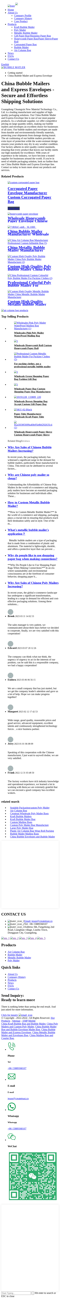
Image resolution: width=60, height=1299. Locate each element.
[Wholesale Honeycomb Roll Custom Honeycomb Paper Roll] (16, 341)
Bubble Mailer (21, 47)
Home (11, 9)
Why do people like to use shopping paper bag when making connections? (32, 557)
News (11, 53)
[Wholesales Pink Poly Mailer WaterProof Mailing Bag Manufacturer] (33, 328)
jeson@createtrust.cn (18, 1098)
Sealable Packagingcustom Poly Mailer (29, 807)
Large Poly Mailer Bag (21, 828)
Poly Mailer (20, 30)
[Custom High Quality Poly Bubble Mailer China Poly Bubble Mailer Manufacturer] (30, 262)
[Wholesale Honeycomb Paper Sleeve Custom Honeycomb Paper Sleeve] (34, 427)
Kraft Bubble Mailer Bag (22, 819)
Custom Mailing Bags (21, 822)
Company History (23, 18)
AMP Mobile (29, 1020)
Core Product (21, 21)
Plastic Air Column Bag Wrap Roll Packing (32, 830)
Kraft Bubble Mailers (21, 816)
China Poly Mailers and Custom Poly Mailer (29, 1025)
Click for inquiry (10, 1015)
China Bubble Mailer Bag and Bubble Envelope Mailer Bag (28, 1028)
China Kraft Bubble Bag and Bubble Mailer (23, 1023)
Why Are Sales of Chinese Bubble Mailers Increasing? (30, 449)
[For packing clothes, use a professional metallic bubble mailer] (33, 359)
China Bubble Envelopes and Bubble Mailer (32, 836)
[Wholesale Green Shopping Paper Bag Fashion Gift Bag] (16, 372)
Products (12, 24)
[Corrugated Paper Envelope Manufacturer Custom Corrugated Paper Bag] (23, 182)
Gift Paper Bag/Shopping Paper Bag (32, 35)
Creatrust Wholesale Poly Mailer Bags (29, 813)
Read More (13, 208)
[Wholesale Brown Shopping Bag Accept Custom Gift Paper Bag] (27, 397)
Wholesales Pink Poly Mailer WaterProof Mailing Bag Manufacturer (29, 336)
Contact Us (13, 59)
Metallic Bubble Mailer (25, 33)
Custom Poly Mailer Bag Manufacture (29, 825)
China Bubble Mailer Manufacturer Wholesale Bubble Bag (28, 234)
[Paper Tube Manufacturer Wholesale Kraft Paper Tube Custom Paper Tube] (23, 409)
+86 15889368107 (17, 1068)
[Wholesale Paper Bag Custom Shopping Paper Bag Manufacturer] (16, 384)
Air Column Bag (22, 50)
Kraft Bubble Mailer (24, 27)
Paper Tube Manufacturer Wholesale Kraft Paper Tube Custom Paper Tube (29, 417)
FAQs (11, 56)
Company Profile (22, 15)
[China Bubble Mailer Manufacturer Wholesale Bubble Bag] (22, 227)
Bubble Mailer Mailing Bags (24, 833)
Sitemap (16, 1020)
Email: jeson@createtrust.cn (38, 921)
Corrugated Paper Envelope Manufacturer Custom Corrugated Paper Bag (29, 195)
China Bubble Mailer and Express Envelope (28, 1031)
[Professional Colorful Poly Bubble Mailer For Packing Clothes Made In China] (30, 278)
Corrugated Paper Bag (25, 44)
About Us (13, 12)
